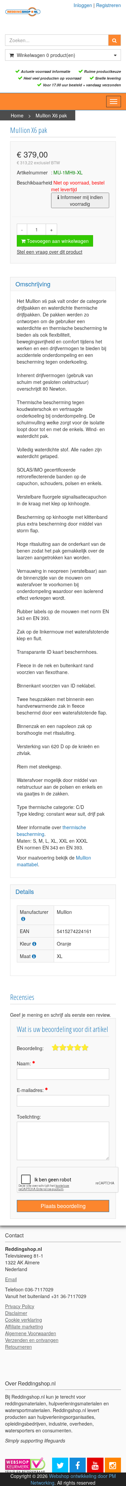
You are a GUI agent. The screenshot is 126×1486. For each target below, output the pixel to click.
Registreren (108, 5)
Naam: (24, 1063)
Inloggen (83, 5)
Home (17, 115)
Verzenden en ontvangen (31, 1340)
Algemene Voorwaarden (30, 1333)
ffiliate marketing (25, 1326)
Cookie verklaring (23, 1319)
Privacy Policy (19, 1306)
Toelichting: (29, 1116)
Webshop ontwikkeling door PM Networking (73, 1479)
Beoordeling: (30, 1048)
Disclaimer (16, 1313)
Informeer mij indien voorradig (81, 200)
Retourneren (18, 1346)
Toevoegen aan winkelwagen (57, 240)
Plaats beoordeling (63, 1206)
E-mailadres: (31, 1090)
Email (11, 1279)
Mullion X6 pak (51, 115)
